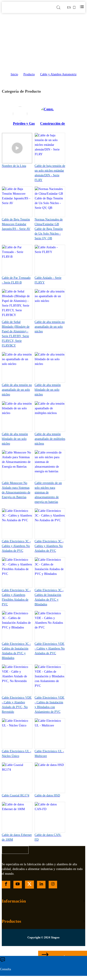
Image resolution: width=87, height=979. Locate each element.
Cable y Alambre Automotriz (58, 74)
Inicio (14, 74)
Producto (29, 74)
